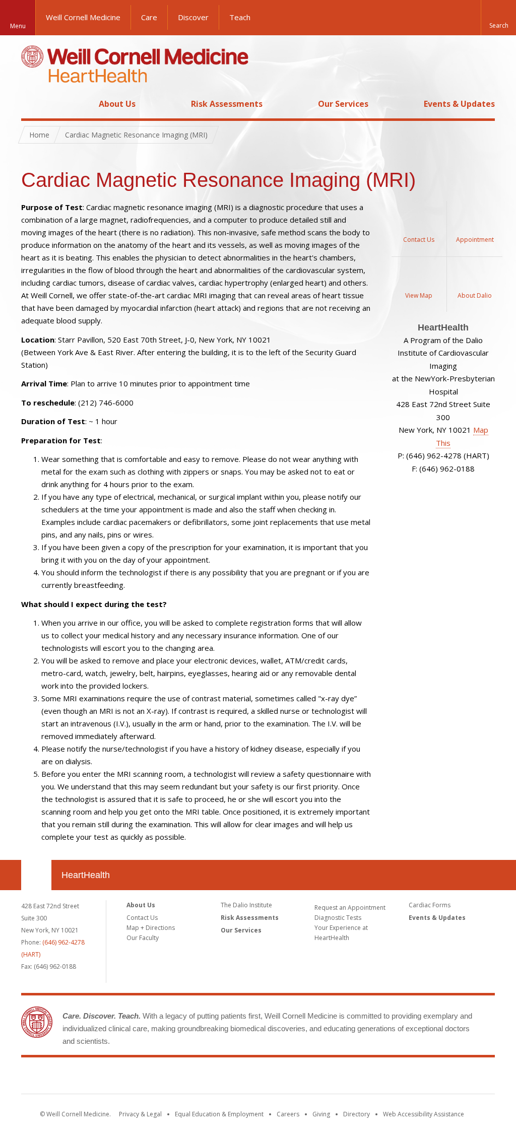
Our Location (36, 875)
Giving (321, 1114)
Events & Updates (459, 103)
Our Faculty (142, 937)
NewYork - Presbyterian (342, 1078)
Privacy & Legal (140, 1114)
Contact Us (142, 917)
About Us (117, 103)
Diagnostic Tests (337, 917)
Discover (193, 17)
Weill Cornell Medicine (83, 17)
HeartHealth (85, 875)
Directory (356, 1114)
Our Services (343, 103)
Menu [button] (18, 26)
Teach (239, 17)
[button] (498, 17)
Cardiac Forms (429, 905)
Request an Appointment (349, 907)
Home (32, 104)
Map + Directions (150, 927)
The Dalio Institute (246, 905)
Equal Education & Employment (219, 1114)
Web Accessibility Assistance (423, 1114)
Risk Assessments (227, 103)
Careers (288, 1114)
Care (149, 17)
